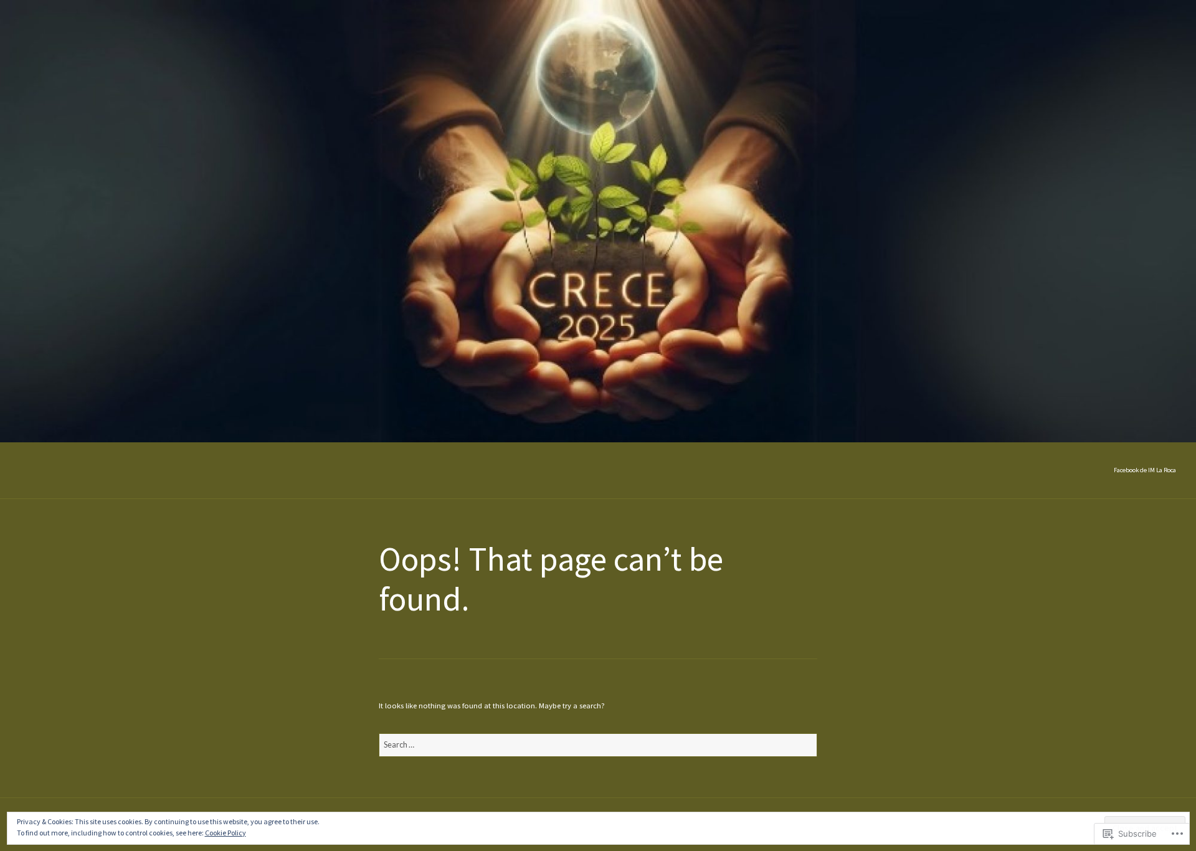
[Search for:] (598, 744)
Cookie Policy (225, 832)
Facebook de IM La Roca (1145, 470)
